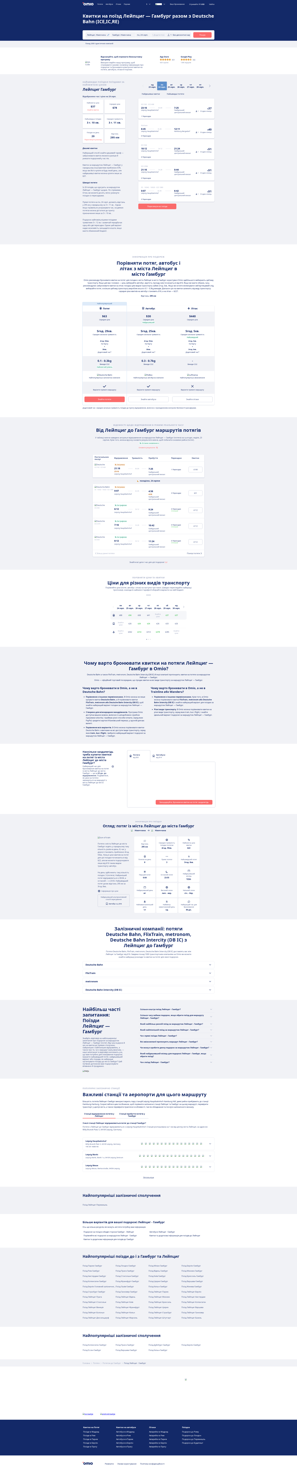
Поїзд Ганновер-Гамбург (126, 1291)
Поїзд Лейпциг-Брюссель (159, 1302)
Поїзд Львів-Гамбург (125, 1286)
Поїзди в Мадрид (91, 1431)
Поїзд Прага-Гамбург (125, 1271)
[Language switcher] (160, 4)
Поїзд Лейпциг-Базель (191, 1317)
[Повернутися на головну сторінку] (90, 4)
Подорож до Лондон (191, 1435)
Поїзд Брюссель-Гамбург (192, 1276)
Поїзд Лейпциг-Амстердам (193, 1297)
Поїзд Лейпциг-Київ (124, 1302)
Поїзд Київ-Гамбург (157, 1276)
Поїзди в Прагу (90, 1446)
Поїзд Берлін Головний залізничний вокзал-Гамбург (106, 1286)
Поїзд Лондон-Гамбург (126, 1265)
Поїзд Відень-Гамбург (158, 1271)
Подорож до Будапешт (192, 1443)
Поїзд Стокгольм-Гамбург (127, 1276)
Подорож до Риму (190, 1431)
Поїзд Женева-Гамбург (191, 1286)
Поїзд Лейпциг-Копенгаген (193, 1302)
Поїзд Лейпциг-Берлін (191, 1291)
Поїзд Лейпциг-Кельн (125, 1312)
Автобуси (109, 4)
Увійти (211, 4)
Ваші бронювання (177, 4)
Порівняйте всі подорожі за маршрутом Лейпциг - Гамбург (110, 1235)
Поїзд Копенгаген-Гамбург (95, 1281)
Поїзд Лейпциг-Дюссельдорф (96, 1317)
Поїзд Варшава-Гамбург (192, 1281)
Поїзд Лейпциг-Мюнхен (159, 1297)
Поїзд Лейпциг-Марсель (126, 1317)
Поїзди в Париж (90, 1439)
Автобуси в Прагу (124, 1446)
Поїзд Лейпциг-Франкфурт (128, 1307)
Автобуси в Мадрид (125, 1431)
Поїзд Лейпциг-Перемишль (95, 1205)
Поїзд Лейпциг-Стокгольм (94, 1302)
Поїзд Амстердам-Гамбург (94, 1276)
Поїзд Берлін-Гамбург (191, 1265)
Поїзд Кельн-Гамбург (157, 1286)
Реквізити (109, 1464)
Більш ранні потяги (106, 553)
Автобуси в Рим (123, 1435)
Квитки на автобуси (126, 1427)
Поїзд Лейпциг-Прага (92, 1297)
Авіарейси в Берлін (158, 1443)
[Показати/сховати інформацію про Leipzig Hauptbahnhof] (210, 1143)
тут (166, 562)
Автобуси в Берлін (124, 1443)
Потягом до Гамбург (112, 1363)
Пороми (127, 4)
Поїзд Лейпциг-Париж (158, 1291)
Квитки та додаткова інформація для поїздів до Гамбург (109, 1239)
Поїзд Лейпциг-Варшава (192, 1307)
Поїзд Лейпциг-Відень (125, 1297)
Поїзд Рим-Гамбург (91, 1271)
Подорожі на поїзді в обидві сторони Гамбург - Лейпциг (109, 1232)
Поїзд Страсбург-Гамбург (94, 1291)
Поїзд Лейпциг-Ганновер (192, 1312)
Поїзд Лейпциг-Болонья (93, 1312)
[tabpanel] (171, 785)
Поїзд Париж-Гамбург (92, 1265)
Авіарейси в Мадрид (158, 1431)
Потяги (100, 4)
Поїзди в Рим (89, 1435)
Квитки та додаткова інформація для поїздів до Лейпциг (174, 1235)
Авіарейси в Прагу (157, 1446)
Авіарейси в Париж (158, 1439)
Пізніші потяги (193, 553)
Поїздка (186, 1427)
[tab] (150, 93)
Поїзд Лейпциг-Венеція (93, 1307)
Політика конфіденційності (152, 1464)
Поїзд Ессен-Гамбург (92, 1350)
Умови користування (126, 1464)
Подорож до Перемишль (193, 1439)
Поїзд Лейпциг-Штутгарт (159, 1317)
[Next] (210, 86)
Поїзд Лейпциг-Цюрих (158, 1307)
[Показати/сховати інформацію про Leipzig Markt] (210, 1156)
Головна (86, 1363)
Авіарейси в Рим (157, 1435)
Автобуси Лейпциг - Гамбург (162, 1232)
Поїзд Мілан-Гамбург (157, 1265)
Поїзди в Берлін (90, 1443)
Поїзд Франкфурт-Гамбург (127, 1281)
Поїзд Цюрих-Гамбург (158, 1281)
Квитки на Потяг (91, 1427)
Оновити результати (147, 447)
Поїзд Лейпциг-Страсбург (160, 1312)
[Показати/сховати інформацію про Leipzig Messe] (210, 1166)
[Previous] (113, 607)
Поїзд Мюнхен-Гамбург (191, 1271)
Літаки (118, 4)
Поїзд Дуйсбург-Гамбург (159, 1345)
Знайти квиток (93, 110)
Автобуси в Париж (124, 1439)
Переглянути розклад (93, 139)
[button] (143, 35)
